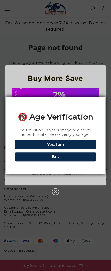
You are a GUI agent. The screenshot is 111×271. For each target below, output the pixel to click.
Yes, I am (55, 144)
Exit (55, 157)
